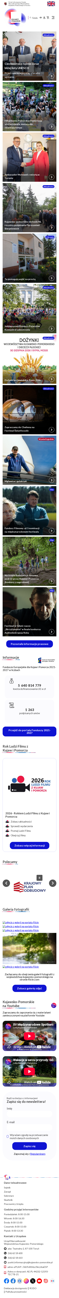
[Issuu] (46, 1281)
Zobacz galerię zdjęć (32, 989)
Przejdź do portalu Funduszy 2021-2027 (30, 731)
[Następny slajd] (52, 883)
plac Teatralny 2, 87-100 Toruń (23, 1248)
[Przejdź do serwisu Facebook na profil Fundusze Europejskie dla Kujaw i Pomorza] (13, 1281)
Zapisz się (29, 1146)
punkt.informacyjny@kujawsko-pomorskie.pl (30, 1262)
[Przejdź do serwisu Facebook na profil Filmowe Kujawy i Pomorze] (19, 1281)
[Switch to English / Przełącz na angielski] (51, 3)
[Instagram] (26, 1281)
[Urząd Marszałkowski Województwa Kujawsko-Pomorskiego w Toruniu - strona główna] (15, 17)
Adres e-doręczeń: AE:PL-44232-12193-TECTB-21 (28, 1273)
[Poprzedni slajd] (6, 883)
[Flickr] (52, 1281)
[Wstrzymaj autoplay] (39, 878)
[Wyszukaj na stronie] (30, 17)
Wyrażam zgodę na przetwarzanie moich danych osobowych (29, 1136)
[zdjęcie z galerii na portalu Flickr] (29, 922)
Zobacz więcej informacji (31, 846)
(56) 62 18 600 (15, 1253)
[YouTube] (39, 1281)
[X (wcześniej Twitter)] (32, 1281)
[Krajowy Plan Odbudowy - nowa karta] (29, 887)
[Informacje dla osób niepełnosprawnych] (46, 17)
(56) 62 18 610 (15, 1257)
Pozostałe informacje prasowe (29, 643)
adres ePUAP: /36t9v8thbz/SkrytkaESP (28, 1267)
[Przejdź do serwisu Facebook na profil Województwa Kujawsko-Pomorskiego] (6, 1281)
